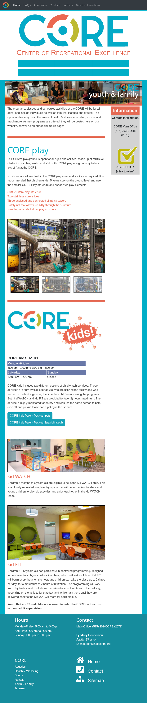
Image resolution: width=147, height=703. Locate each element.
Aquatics (36, 64)
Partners (67, 5)
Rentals (36, 73)
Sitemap (96, 680)
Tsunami (110, 73)
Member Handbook (88, 5)
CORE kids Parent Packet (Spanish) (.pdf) (36, 422)
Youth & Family (73, 73)
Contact (55, 5)
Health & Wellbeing (73, 64)
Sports (110, 64)
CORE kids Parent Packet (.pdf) (30, 415)
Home (17, 5)
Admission (40, 5)
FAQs (27, 5)
